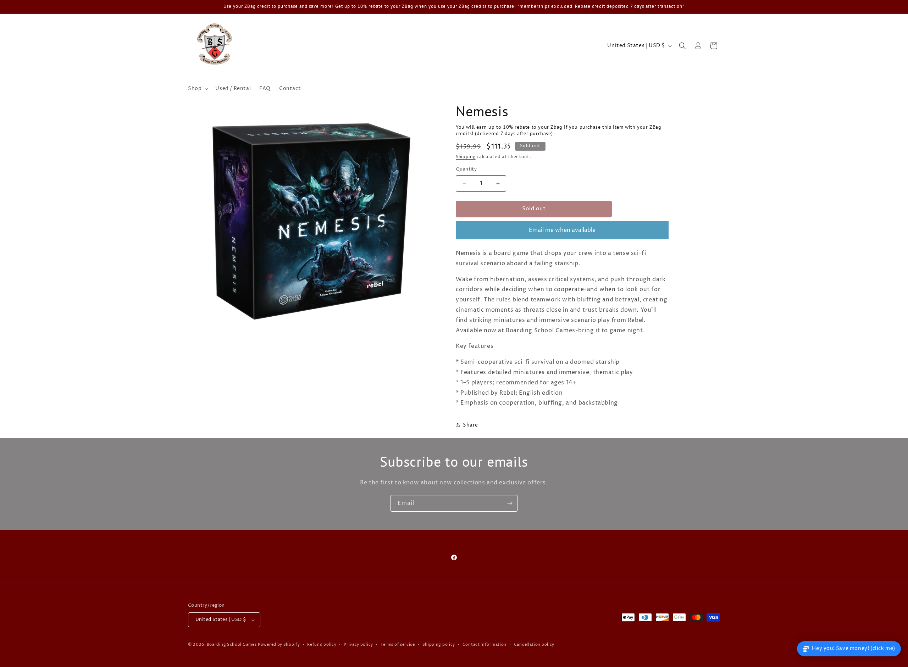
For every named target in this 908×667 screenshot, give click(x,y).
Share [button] (470, 425)
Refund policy (321, 644)
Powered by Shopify (279, 644)
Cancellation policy (534, 644)
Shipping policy (438, 644)
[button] (197, 88)
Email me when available (562, 230)
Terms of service (398, 644)
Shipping (466, 157)
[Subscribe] (509, 503)
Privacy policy (358, 644)
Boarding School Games (232, 644)
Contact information (484, 644)
